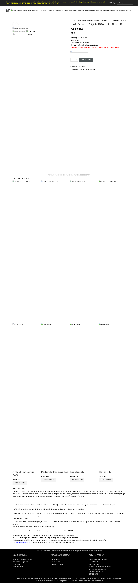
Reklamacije (17, 564)
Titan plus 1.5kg (77, 472)
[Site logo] (8, 10)
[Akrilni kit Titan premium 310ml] (26, 252)
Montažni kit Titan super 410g (54, 472)
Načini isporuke (56, 562)
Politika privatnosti (57, 564)
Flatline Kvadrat (93, 20)
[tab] (55, 175)
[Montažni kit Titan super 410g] (54, 252)
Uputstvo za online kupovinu (22, 559)
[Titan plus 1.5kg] (83, 252)
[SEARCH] (131, 3)
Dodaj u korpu (86, 59)
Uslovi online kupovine (20, 562)
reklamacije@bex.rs (23, 542)
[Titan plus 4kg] (112, 252)
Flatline (83, 20)
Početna (77, 20)
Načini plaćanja (56, 559)
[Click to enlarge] (16, 25)
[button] (20, 483)
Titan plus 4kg (105, 472)
